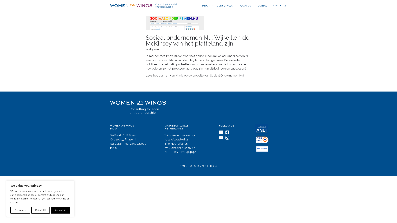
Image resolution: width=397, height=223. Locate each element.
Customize (20, 210)
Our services (225, 5)
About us (245, 5)
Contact (263, 5)
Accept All (60, 210)
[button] (284, 5)
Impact (206, 5)
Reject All (40, 210)
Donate (276, 5)
